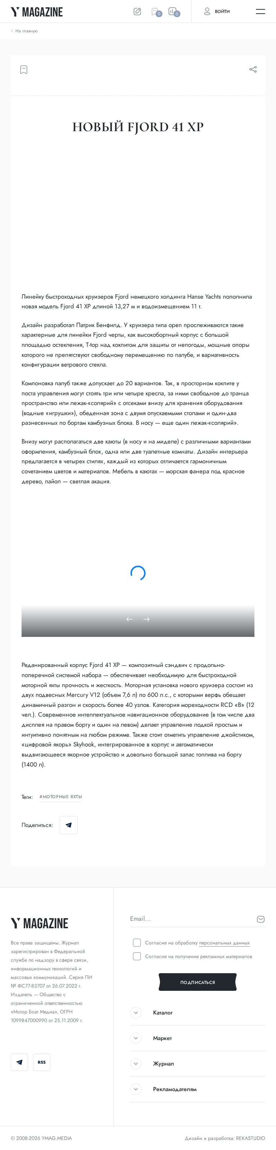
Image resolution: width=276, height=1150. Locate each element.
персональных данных (224, 942)
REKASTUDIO (250, 1138)
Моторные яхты (62, 797)
